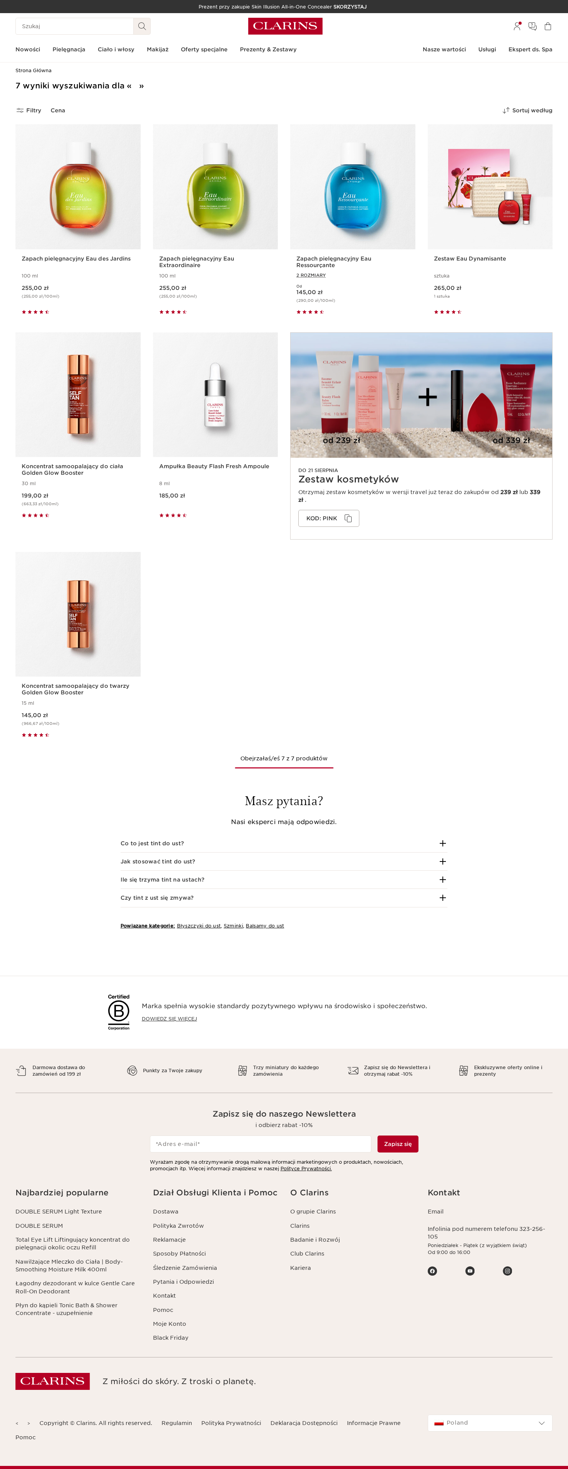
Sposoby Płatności (179, 1254)
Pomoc (163, 1310)
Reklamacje (169, 1240)
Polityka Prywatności (231, 1423)
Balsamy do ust (265, 926)
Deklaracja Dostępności (304, 1423)
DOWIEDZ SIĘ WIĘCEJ (169, 1019)
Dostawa (166, 1211)
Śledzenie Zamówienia (185, 1268)
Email (436, 1211)
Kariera (300, 1268)
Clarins (300, 1226)
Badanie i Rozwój (315, 1240)
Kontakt (164, 1296)
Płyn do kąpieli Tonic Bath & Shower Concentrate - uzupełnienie (66, 1309)
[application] (328, 518)
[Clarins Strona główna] (285, 26)
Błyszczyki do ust (199, 926)
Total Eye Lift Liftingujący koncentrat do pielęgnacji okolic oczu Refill (72, 1244)
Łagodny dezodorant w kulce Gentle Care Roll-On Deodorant (75, 1287)
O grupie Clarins (313, 1211)
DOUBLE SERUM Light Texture (58, 1211)
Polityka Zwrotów (178, 1226)
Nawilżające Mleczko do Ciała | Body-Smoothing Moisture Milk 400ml (69, 1266)
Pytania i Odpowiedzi (183, 1282)
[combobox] (490, 1423)
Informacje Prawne (374, 1423)
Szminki (233, 926)
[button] (284, 843)
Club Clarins (307, 1254)
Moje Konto (169, 1324)
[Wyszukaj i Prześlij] (142, 26)
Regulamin (177, 1423)
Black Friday (171, 1338)
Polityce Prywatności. (306, 1168)
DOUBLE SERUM (39, 1226)
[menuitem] (517, 26)
